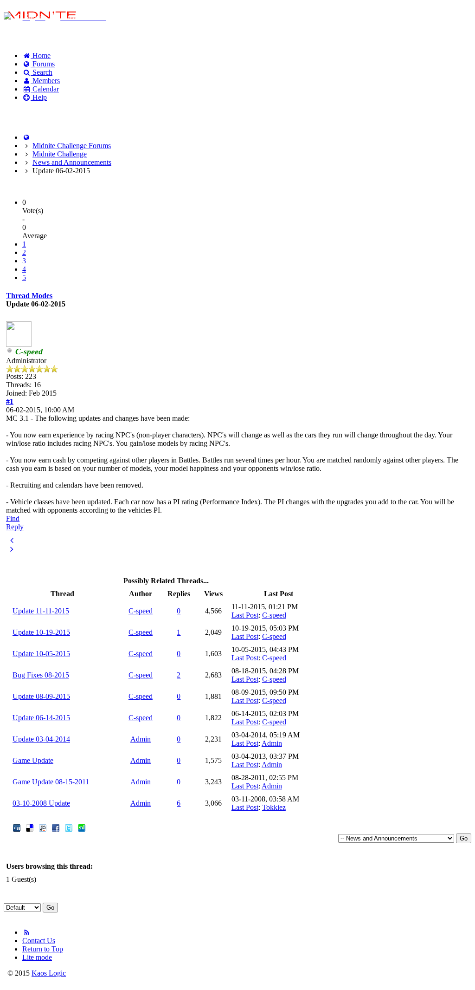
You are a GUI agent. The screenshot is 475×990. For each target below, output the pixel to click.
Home (41, 55)
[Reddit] (42, 829)
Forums (43, 64)
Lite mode (37, 957)
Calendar (45, 89)
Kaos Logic (49, 973)
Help (39, 97)
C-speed (140, 611)
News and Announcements (71, 162)
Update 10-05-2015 (41, 654)
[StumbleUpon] (81, 829)
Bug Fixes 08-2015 (41, 675)
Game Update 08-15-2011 (51, 782)
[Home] (26, 137)
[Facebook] (55, 829)
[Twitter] (68, 829)
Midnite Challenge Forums (71, 146)
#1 (9, 401)
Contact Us (38, 940)
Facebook (27, 113)
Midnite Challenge (59, 154)
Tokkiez (274, 807)
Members (45, 81)
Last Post (244, 615)
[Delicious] (29, 829)
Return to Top (42, 949)
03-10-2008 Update (41, 803)
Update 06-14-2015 (41, 718)
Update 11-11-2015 (41, 611)
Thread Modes (29, 296)
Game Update (33, 760)
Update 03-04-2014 (41, 739)
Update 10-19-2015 (41, 632)
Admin (140, 739)
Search (41, 72)
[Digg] (16, 829)
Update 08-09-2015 (41, 696)
